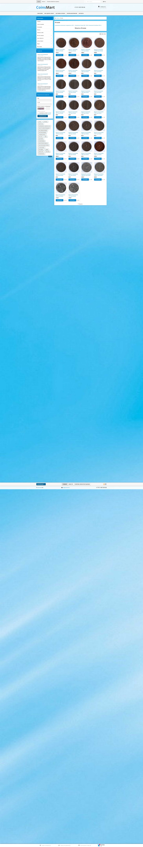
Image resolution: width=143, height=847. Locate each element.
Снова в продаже (40, 24)
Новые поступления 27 (42, 83)
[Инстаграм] (106, 484)
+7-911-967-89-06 (80, 7)
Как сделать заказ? (49, 13)
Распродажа (39, 27)
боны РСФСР (40, 138)
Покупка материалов (72, 13)
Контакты (81, 13)
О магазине (40, 13)
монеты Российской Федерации (44, 128)
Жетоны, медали (44, 35)
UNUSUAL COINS (40, 32)
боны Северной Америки (42, 130)
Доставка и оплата (60, 13)
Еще (50, 156)
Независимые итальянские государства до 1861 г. (64, 25)
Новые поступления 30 (42, 54)
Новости (43, 1)
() (45, 845)
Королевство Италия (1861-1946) (81, 25)
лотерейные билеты (41, 134)
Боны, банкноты (44, 38)
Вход (104, 1)
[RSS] (104, 484)
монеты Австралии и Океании (43, 145)
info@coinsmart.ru (65, 487)
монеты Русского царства (43, 143)
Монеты (44, 30)
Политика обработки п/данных (53, 1)
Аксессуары (44, 46)
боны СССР (40, 136)
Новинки (38, 21)
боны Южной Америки (42, 132)
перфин (47, 149)
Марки (44, 43)
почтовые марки (41, 147)
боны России (40, 123)
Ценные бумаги (44, 41)
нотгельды (45, 121)
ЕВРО (46, 136)
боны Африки (40, 149)
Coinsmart (39, 487)
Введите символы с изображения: (43, 106)
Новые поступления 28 (42, 74)
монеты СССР (40, 151)
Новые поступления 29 (42, 64)
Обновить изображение (41, 111)
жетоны (39, 121)
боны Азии (47, 151)
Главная (38, 1)
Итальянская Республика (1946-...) (95, 25)
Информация (40, 484)
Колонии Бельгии (41, 153)
